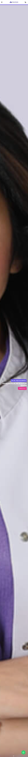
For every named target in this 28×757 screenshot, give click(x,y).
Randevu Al (22, 388)
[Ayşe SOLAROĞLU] (14, 3)
